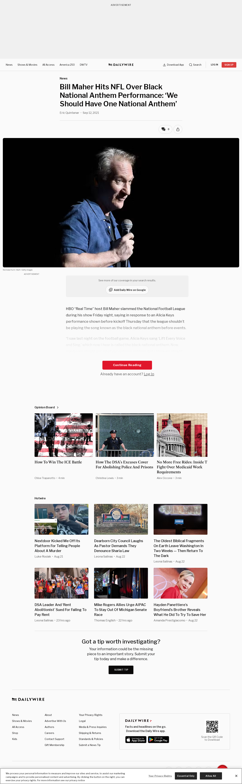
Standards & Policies (91, 738)
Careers (49, 732)
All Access (48, 64)
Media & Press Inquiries (93, 726)
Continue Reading (127, 365)
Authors (49, 726)
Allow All (211, 775)
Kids (14, 738)
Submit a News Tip (90, 744)
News (9, 64)
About (48, 714)
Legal (82, 720)
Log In (149, 374)
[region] (121, 776)
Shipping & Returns (90, 732)
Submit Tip (121, 669)
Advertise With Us (55, 720)
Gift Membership (54, 744)
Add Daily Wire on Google (130, 289)
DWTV (84, 64)
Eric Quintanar (69, 112)
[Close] (236, 776)
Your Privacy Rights (90, 715)
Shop (15, 732)
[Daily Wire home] (121, 65)
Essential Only (186, 775)
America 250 (67, 64)
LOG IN (214, 64)
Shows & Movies (27, 64)
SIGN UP (228, 65)
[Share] (177, 129)
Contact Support (54, 738)
